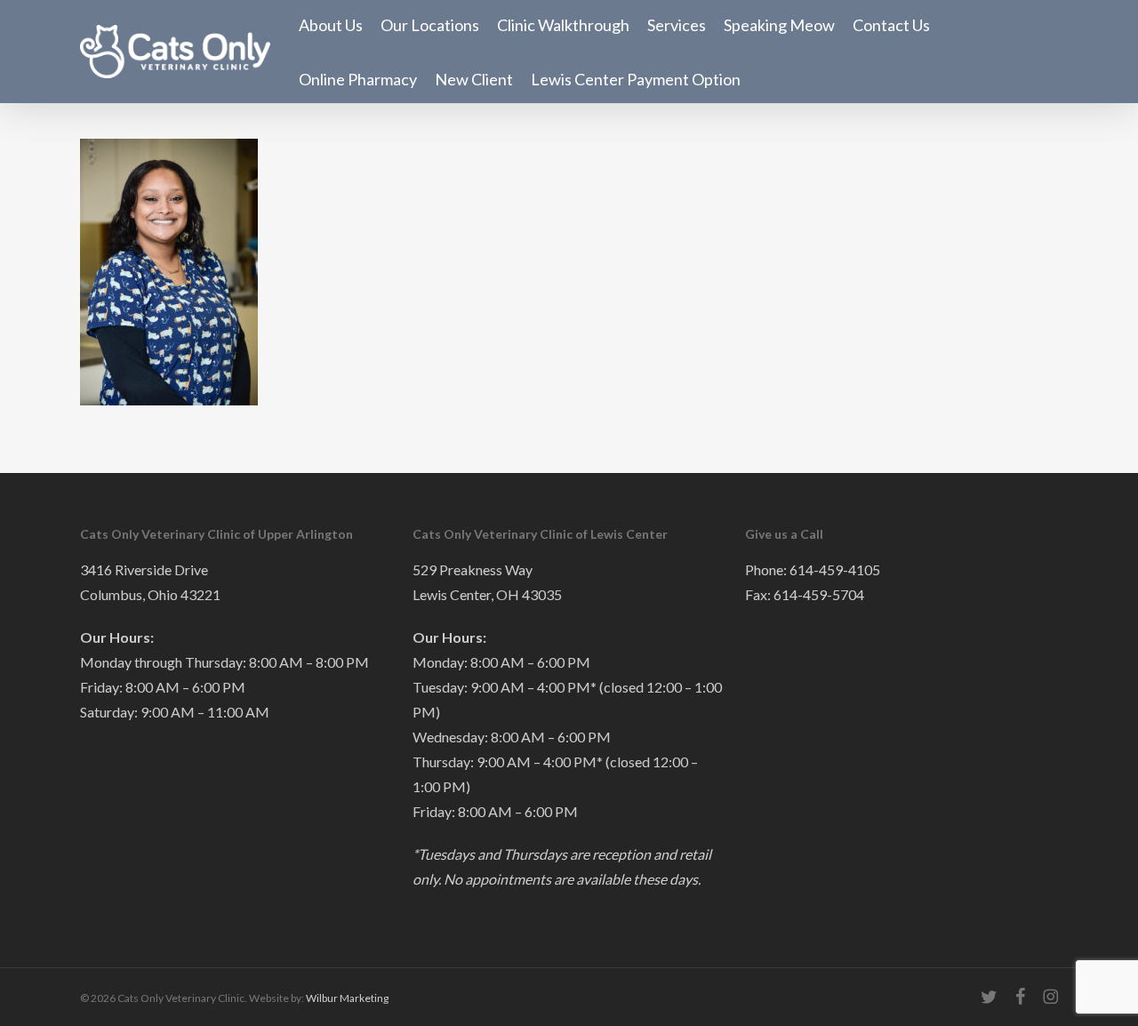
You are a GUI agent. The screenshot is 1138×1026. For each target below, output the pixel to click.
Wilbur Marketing (347, 998)
